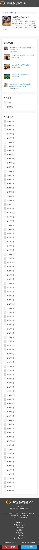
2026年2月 (10, 146)
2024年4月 (10, 237)
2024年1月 (10, 250)
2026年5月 (10, 134)
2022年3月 (10, 333)
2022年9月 (10, 312)
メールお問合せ (29, 547)
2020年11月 (11, 399)
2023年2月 (10, 296)
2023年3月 (10, 291)
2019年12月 (11, 441)
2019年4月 (10, 470)
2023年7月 (10, 275)
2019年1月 (10, 482)
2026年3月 (10, 142)
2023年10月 (11, 262)
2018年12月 (11, 486)
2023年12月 (11, 254)
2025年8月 (10, 171)
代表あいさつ (20, 525)
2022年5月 (10, 325)
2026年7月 (10, 125)
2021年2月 (10, 387)
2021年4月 (10, 379)
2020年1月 (10, 437)
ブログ (9, 103)
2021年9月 (10, 358)
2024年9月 (10, 217)
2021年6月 (10, 370)
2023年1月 (10, 300)
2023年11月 (11, 258)
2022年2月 (10, 337)
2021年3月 (10, 383)
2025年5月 (10, 184)
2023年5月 (10, 283)
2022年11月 (11, 308)
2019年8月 (10, 453)
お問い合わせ (20, 538)
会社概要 (20, 535)
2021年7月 (10, 366)
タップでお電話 (10, 547)
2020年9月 (10, 408)
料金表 (20, 530)
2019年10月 (11, 449)
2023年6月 (10, 279)
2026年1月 (10, 150)
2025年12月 (11, 155)
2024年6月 (10, 229)
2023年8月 (10, 271)
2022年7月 (10, 320)
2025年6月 (10, 179)
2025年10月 (11, 163)
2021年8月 (10, 362)
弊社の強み (20, 527)
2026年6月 (10, 130)
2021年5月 (10, 374)
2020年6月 (10, 420)
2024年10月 (11, 213)
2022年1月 (10, 341)
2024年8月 (10, 221)
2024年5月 (10, 233)
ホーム (20, 522)
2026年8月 (10, 121)
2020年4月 (10, 428)
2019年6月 (10, 462)
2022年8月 (10, 316)
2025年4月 (10, 188)
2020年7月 (10, 416)
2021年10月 (11, 354)
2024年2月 (10, 246)
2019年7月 (10, 457)
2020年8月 (10, 412)
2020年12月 (11, 395)
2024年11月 (11, 208)
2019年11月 (11, 445)
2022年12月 (11, 304)
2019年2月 (10, 478)
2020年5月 (10, 424)
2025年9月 (10, 167)
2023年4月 (10, 287)
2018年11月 (11, 491)
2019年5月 (10, 466)
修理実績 (10, 107)
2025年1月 (10, 200)
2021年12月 (11, 345)
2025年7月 (10, 175)
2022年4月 (10, 329)
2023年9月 (10, 267)
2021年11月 (11, 350)
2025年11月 (11, 159)
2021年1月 (10, 391)
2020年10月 (11, 403)
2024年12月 (11, 204)
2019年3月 (10, 474)
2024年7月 (10, 225)
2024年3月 (10, 242)
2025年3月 (10, 192)
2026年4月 (10, 138)
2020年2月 (10, 432)
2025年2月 (10, 196)
